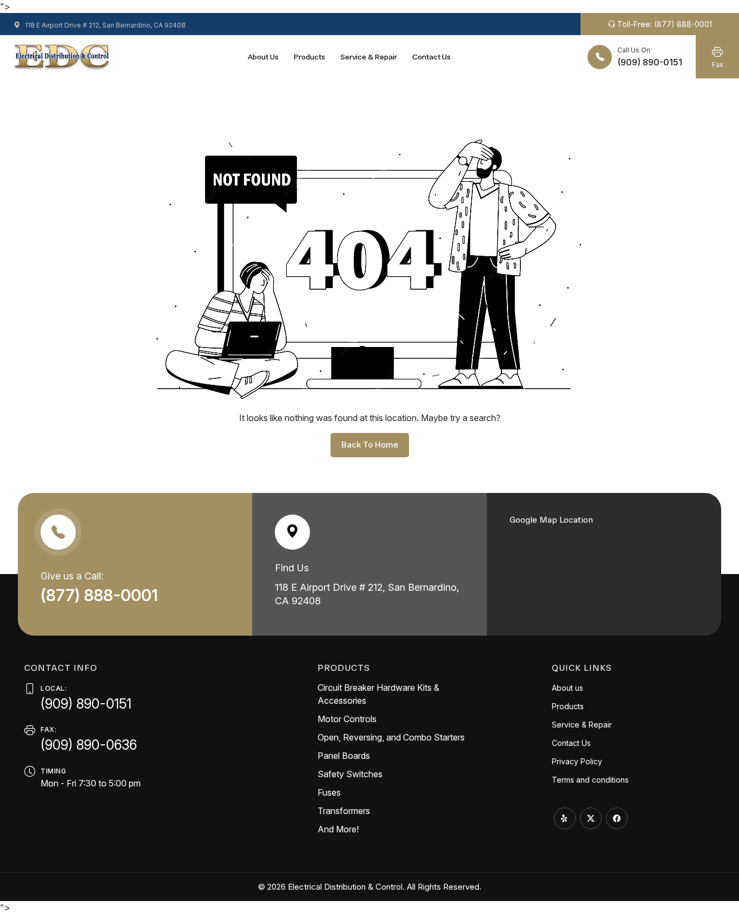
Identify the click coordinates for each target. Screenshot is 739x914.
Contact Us (431, 57)
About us (263, 57)
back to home (369, 444)
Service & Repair (368, 57)
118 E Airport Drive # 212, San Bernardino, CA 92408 (104, 25)
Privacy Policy (577, 761)
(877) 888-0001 (101, 595)
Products (309, 57)
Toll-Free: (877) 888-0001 (663, 24)
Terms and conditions (590, 779)
